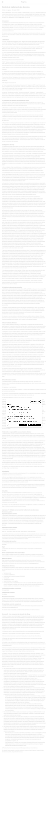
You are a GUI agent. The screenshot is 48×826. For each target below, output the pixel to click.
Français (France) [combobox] (35, 401)
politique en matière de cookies (30, 421)
